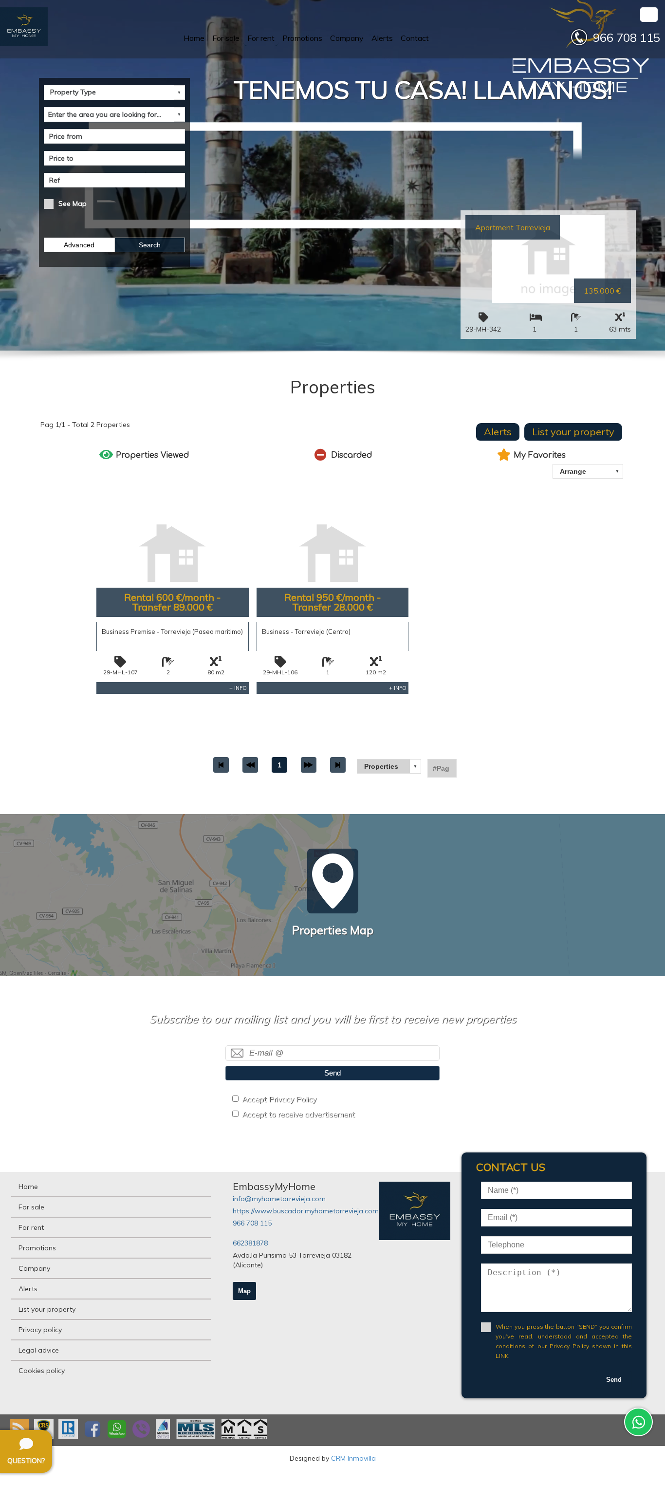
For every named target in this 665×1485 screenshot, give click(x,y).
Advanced (79, 245)
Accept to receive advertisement (298, 1114)
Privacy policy (40, 1329)
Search (150, 245)
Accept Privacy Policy (279, 1099)
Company (347, 38)
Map (244, 1291)
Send (332, 1073)
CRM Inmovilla (353, 1458)
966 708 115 (252, 1223)
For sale (226, 38)
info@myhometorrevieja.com (279, 1198)
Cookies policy (41, 1370)
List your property (573, 432)
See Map (72, 203)
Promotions (302, 38)
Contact (415, 38)
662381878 (250, 1243)
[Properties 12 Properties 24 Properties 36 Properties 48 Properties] (389, 766)
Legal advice (38, 1350)
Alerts (382, 38)
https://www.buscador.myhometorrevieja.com (306, 1211)
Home (194, 38)
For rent (261, 38)
